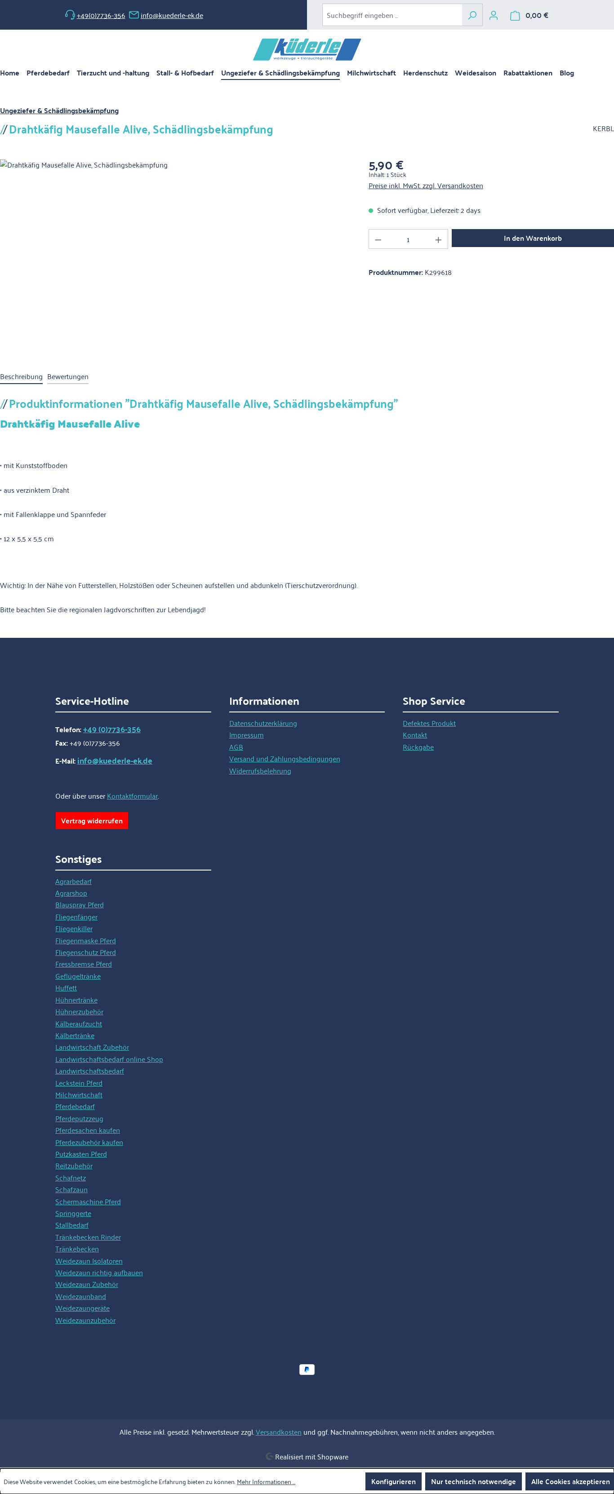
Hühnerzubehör (79, 1011)
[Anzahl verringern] (378, 239)
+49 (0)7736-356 (112, 729)
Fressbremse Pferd (83, 963)
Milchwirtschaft (78, 1094)
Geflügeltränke (78, 975)
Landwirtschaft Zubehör (92, 1046)
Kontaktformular (132, 795)
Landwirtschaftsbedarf (89, 1070)
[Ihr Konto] (493, 15)
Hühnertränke (76, 999)
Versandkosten (279, 1431)
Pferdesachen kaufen (87, 1129)
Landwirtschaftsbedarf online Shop (109, 1058)
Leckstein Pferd (78, 1082)
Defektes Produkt (429, 722)
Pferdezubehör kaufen (89, 1142)
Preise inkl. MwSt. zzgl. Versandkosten (426, 185)
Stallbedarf (72, 1224)
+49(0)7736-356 (101, 15)
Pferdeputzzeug (79, 1118)
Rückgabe (418, 746)
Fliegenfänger (76, 916)
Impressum (246, 734)
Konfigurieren (393, 1481)
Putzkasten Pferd (81, 1153)
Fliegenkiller (74, 928)
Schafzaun (71, 1189)
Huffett (66, 987)
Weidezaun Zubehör (86, 1283)
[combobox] (392, 15)
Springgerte (73, 1213)
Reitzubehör (74, 1165)
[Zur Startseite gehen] (307, 50)
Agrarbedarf (73, 881)
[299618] (175, 256)
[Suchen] (472, 15)
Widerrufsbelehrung (260, 770)
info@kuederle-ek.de (172, 15)
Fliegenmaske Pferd (85, 940)
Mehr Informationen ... (266, 1481)
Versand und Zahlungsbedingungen (284, 758)
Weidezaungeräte (82, 1307)
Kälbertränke (74, 1035)
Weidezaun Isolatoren (89, 1260)
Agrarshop (71, 892)
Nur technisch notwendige (473, 1481)
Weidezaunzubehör (85, 1319)
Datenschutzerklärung (263, 722)
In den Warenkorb (533, 237)
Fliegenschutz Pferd (85, 952)
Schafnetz (70, 1177)
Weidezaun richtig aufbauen (99, 1272)
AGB (236, 746)
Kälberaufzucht (78, 1023)
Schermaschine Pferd (88, 1201)
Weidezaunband (80, 1296)
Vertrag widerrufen (92, 820)
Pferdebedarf (75, 1106)
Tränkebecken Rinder (88, 1236)
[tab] (21, 376)
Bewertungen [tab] (68, 376)
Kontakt (415, 734)
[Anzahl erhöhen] (438, 239)
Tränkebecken (77, 1248)
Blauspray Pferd (79, 904)
